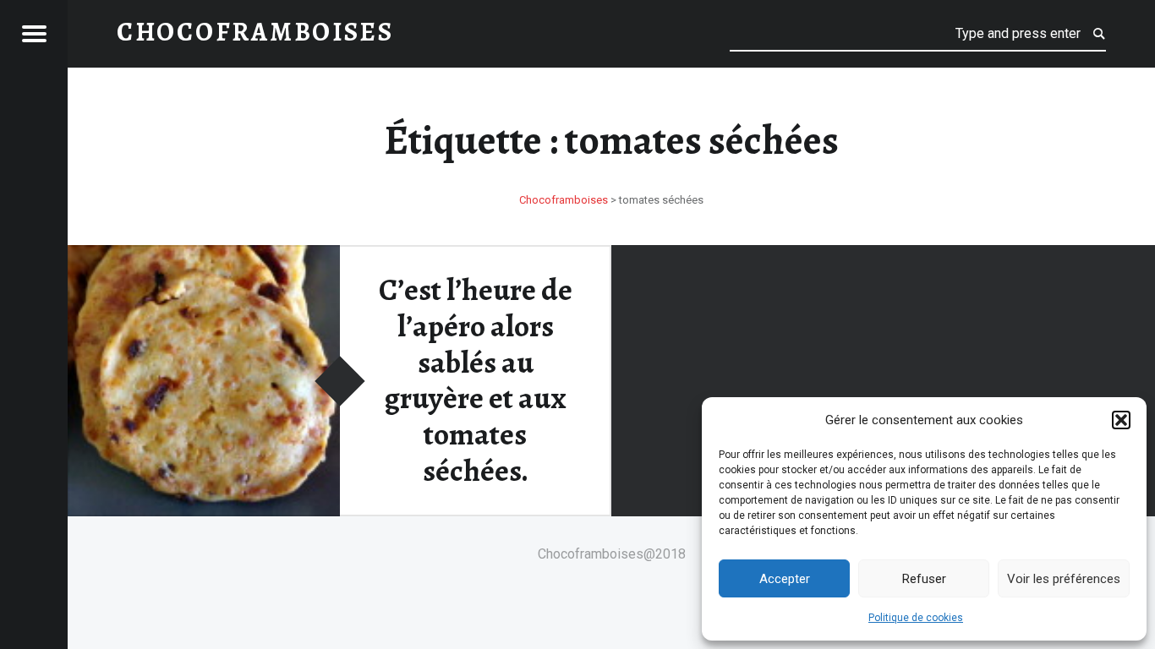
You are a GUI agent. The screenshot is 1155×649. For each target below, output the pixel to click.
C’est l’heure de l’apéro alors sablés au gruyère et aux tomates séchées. (475, 380)
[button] (1121, 420)
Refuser (924, 578)
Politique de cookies (915, 618)
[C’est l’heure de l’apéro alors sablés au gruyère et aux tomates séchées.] (204, 256)
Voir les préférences (1063, 578)
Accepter (784, 578)
